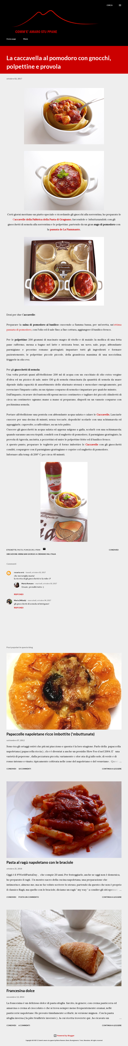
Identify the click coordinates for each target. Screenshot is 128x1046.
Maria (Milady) (20, 600)
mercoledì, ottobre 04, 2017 (39, 600)
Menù (25, 39)
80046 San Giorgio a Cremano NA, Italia (37, 554)
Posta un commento (28, 897)
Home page (11, 39)
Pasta (20, 550)
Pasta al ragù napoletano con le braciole (39, 862)
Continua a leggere (112, 769)
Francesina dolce (20, 990)
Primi (37, 550)
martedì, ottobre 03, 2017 (46, 583)
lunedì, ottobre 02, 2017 (36, 572)
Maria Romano (28, 583)
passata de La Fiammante (65, 229)
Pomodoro (29, 550)
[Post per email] (44, 550)
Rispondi (18, 594)
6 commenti (24, 1025)
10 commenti (24, 769)
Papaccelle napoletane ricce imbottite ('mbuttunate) (50, 734)
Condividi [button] (113, 550)
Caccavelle (103, 414)
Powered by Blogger (65, 1035)
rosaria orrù (19, 572)
